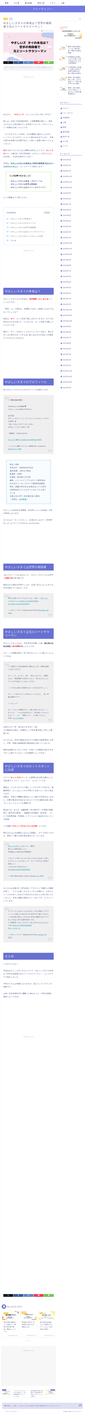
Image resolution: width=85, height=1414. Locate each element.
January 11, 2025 (15, 449)
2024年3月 (67, 293)
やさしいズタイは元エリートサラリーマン (28, 232)
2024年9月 (67, 260)
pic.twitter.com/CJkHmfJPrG (19, 604)
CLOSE (47, 212)
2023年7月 (67, 337)
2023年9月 (67, 326)
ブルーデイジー (42, 8)
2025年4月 (67, 221)
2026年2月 (67, 165)
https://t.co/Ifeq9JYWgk (29, 601)
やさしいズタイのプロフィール (23, 223)
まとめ (13, 240)
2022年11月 (67, 376)
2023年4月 (67, 349)
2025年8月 (67, 199)
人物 (63, 3)
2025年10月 (67, 187)
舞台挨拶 (28, 3)
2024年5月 (67, 282)
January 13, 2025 (37, 876)
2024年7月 (67, 271)
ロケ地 (16, 3)
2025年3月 (67, 226)
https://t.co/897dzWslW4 (22, 925)
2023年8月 (67, 332)
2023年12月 (67, 310)
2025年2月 (67, 232)
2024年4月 (67, 287)
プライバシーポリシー (11, 1411)
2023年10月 (67, 321)
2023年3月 (67, 354)
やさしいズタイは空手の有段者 (23, 227)
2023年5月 (67, 343)
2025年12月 (67, 176)
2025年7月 (67, 204)
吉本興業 (22, 499)
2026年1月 (67, 171)
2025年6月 (67, 210)
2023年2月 (67, 360)
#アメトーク (15, 601)
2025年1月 (67, 237)
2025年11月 (67, 182)
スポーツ (66, 108)
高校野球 (66, 118)
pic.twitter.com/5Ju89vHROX (19, 869)
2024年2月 (67, 299)
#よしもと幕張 (13, 440)
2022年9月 (67, 388)
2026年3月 (67, 160)
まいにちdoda (18, 718)
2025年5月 (67, 215)
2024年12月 (67, 243)
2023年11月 (67, 315)
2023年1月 (67, 365)
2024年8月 (67, 265)
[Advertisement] (28, 94)
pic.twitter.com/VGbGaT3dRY (30, 440)
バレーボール (68, 113)
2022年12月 (67, 371)
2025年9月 (67, 193)
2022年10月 (67, 382)
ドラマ (52, 3)
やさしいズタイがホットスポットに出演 (27, 236)
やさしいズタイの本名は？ (21, 219)
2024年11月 (67, 249)
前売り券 (41, 3)
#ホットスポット (14, 846)
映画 (7, 3)
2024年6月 (67, 276)
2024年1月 (67, 304)
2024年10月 (67, 254)
